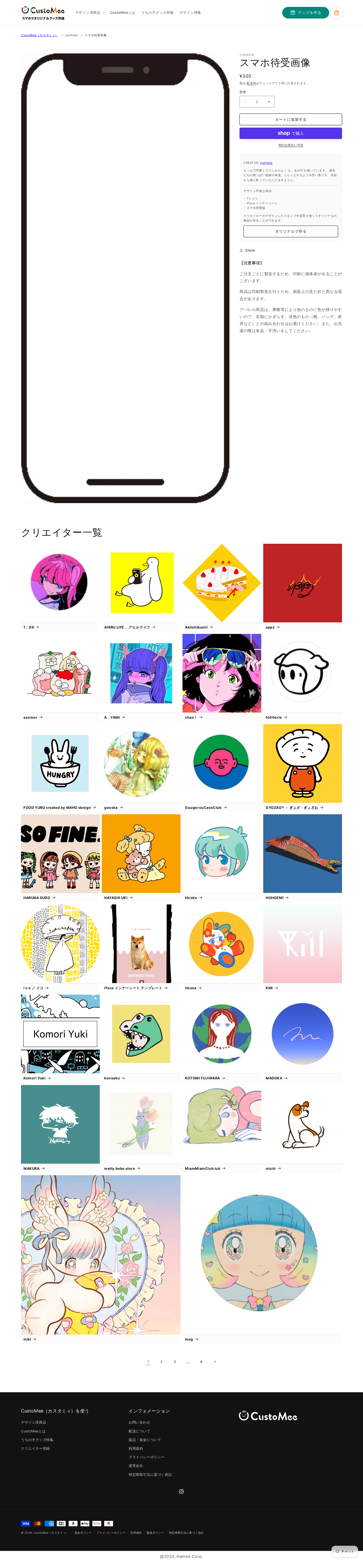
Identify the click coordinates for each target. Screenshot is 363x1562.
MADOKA (274, 1078)
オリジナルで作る (291, 231)
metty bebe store (119, 1168)
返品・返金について (145, 1440)
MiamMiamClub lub (203, 1168)
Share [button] (250, 250)
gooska (111, 807)
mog (189, 1339)
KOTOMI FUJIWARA (202, 1078)
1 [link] (148, 1361)
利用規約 (136, 1448)
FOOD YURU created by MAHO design (57, 807)
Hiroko (191, 898)
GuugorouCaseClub (203, 807)
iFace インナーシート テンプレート (133, 988)
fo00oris (274, 717)
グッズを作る (310, 12)
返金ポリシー (83, 1532)
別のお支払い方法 (291, 145)
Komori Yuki (34, 1078)
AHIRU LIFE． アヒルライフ (127, 627)
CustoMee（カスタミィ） (39, 35)
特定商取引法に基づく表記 (150, 1474)
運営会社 (136, 1465)
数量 (243, 92)
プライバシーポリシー (147, 1457)
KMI (269, 988)
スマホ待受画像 (95, 35)
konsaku (112, 1078)
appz (270, 627)
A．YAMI (112, 717)
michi (271, 1168)
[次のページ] (214, 1361)
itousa (191, 988)
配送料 (251, 83)
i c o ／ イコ (33, 988)
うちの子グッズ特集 (37, 1440)
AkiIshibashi (196, 627)
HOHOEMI (274, 898)
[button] (89, 12)
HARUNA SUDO (36, 898)
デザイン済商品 (33, 1422)
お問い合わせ (139, 1422)
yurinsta (71, 35)
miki (27, 1339)
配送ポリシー (155, 1532)
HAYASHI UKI (116, 898)
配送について (139, 1431)
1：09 (28, 627)
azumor (30, 717)
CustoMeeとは (33, 1431)
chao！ (191, 717)
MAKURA (31, 1168)
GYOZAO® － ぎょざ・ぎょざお (292, 807)
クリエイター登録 (35, 1448)
